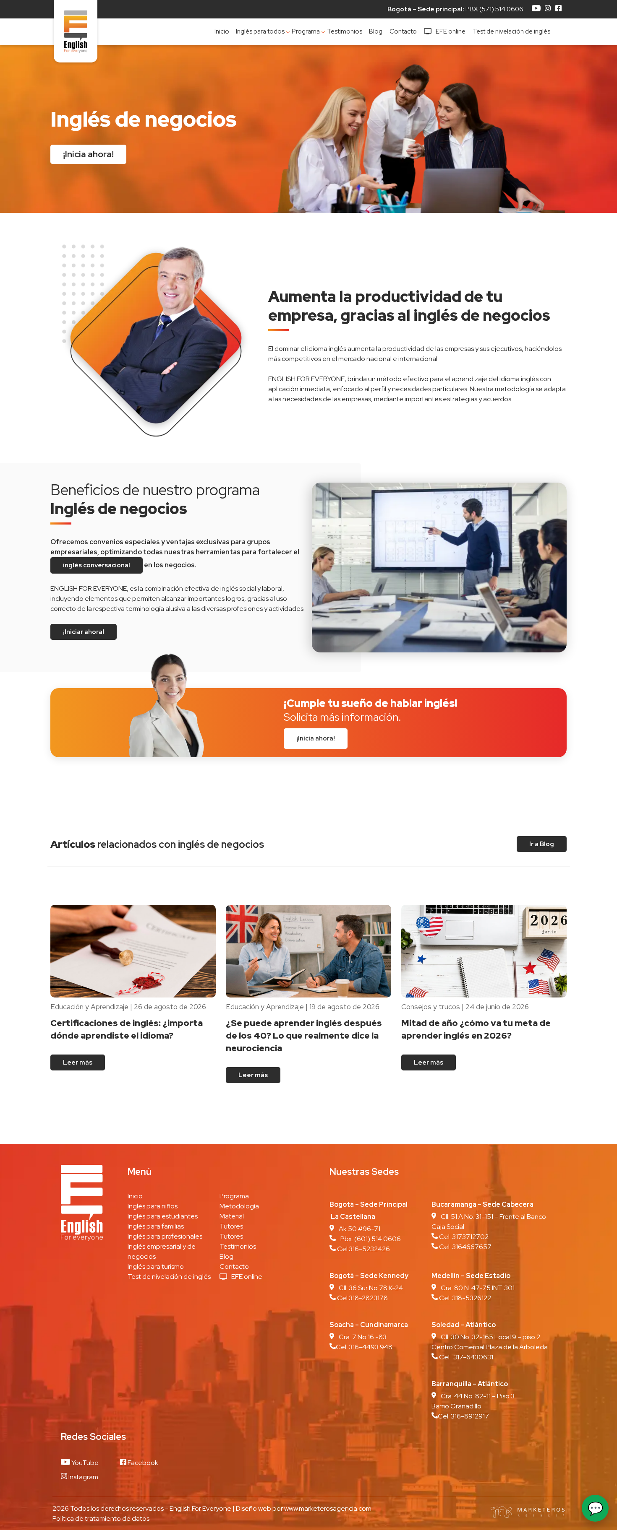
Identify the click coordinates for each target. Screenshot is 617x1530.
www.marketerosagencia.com (327, 1508)
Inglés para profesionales (165, 1236)
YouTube (84, 1462)
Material (232, 1216)
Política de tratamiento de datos (100, 1518)
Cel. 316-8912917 (463, 1416)
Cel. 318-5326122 (464, 1298)
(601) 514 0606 (377, 1238)
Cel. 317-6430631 (465, 1357)
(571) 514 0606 (501, 9)
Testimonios (344, 31)
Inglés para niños (153, 1206)
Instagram (82, 1477)
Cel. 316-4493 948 (364, 1347)
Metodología (239, 1206)
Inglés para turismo (156, 1266)
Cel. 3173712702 (463, 1236)
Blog (375, 31)
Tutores (231, 1226)
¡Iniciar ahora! (83, 632)
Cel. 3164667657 (465, 1246)
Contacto (403, 31)
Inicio (221, 31)
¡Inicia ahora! (88, 154)
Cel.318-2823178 (362, 1298)
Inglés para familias (156, 1226)
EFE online (450, 31)
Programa (306, 31)
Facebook (142, 1462)
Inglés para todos (260, 31)
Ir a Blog (541, 844)
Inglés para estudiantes (163, 1216)
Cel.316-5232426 (363, 1248)
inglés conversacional (96, 565)
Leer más (77, 1062)
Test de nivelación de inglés (511, 31)
